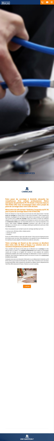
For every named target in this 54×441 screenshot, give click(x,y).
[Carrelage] (27, 275)
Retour (27, 286)
